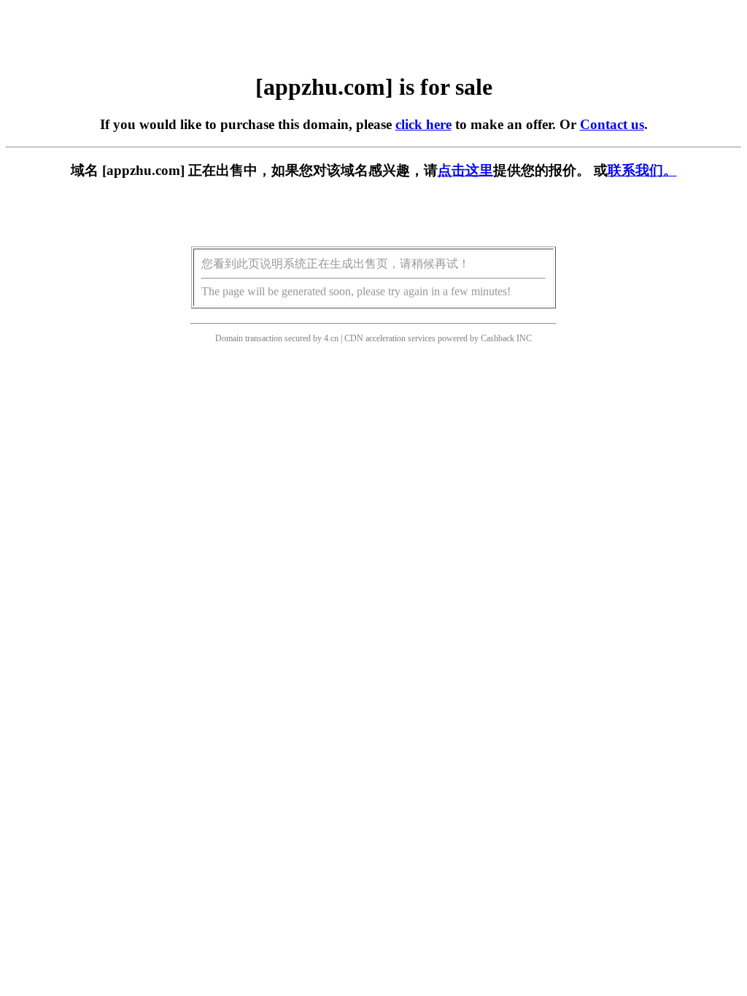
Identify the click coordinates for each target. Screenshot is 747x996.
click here (423, 124)
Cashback (497, 338)
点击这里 (465, 170)
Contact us (612, 124)
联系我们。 (642, 170)
